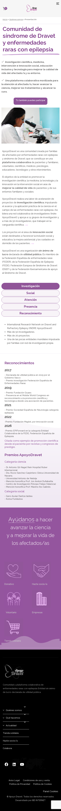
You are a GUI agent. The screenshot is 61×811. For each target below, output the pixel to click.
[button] (25, 707)
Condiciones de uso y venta (36, 780)
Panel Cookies (50, 791)
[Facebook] (6, 764)
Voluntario (10, 612)
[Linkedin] (14, 764)
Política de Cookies (42, 784)
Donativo (9, 584)
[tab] (30, 286)
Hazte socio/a (39, 584)
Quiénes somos (16, 19)
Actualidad (11, 725)
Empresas (37, 612)
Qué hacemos (13, 718)
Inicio (5, 19)
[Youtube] (22, 764)
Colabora (7, 748)
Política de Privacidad (19, 784)
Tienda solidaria (12, 640)
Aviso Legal (14, 780)
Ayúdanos (21, 519)
